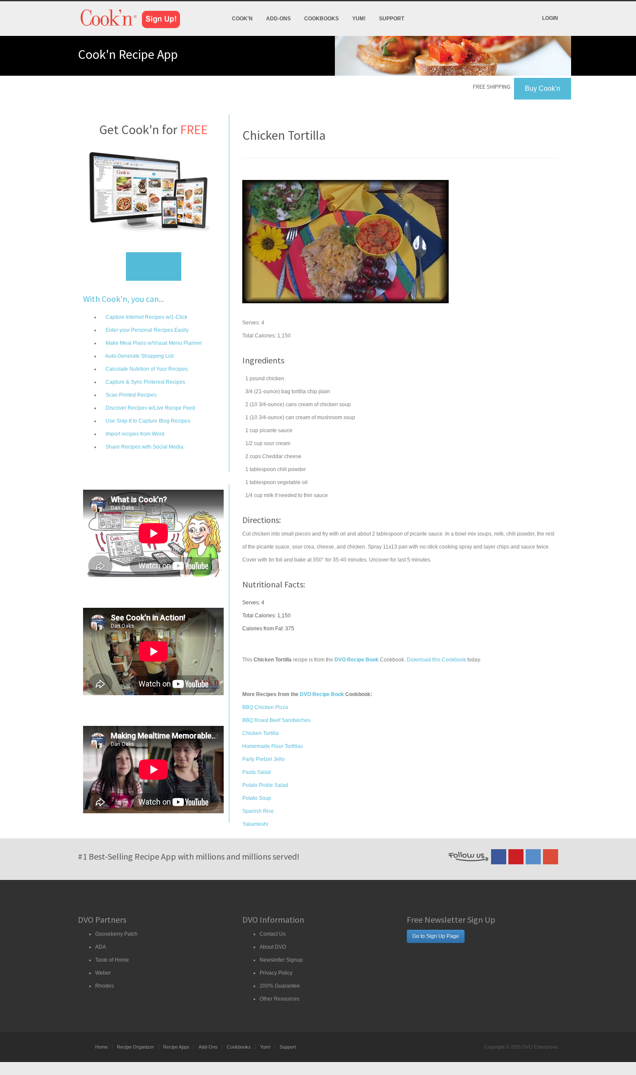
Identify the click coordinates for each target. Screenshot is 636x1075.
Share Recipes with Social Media (143, 447)
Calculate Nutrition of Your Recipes (146, 369)
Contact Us (273, 934)
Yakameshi (255, 824)
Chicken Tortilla (260, 733)
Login (550, 18)
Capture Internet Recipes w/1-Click (145, 317)
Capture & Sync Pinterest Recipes (144, 382)
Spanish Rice (258, 811)
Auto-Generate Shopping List (138, 356)
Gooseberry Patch (116, 934)
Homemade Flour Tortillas (272, 746)
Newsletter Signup (281, 960)
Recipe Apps (176, 1046)
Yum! (359, 19)
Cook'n (242, 19)
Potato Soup (256, 798)
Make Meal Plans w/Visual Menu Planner (153, 343)
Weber (103, 973)
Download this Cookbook (436, 660)
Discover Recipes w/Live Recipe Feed (149, 408)
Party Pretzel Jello (263, 759)
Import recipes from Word (134, 434)
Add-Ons (278, 19)
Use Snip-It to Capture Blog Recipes (147, 421)
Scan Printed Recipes (130, 395)
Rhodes (104, 986)
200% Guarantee (280, 986)
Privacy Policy (276, 973)
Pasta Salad (256, 772)
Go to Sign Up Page (435, 936)
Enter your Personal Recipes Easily (146, 330)
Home (101, 1046)
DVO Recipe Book (322, 694)
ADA (100, 947)
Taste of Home (112, 960)
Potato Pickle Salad (265, 785)
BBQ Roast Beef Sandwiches (276, 720)
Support (391, 19)
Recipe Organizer (135, 1046)
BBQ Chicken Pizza (265, 707)
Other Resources (279, 999)
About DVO (273, 947)
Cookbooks (321, 19)
